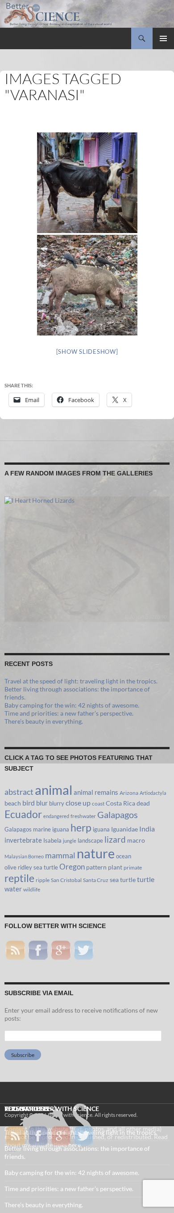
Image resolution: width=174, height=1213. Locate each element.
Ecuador (23, 814)
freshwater (83, 816)
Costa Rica (120, 803)
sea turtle (123, 879)
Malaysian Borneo (24, 856)
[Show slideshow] (87, 351)
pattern (96, 867)
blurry (56, 803)
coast (98, 803)
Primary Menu (163, 38)
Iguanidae (124, 829)
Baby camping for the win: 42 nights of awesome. (71, 705)
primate (133, 867)
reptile (19, 878)
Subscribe (22, 1055)
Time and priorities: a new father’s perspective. (68, 713)
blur (42, 803)
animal (53, 789)
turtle (145, 879)
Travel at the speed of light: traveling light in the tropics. (80, 681)
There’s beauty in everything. (43, 721)
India (147, 828)
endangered (56, 816)
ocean (123, 856)
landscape (90, 840)
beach (12, 803)
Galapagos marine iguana (36, 829)
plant (115, 867)
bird (28, 802)
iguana (101, 829)
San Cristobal (66, 880)
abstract (18, 792)
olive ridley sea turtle (31, 867)
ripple (43, 880)
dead (143, 803)
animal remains (96, 792)
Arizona (129, 792)
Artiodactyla (153, 793)
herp (80, 827)
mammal (60, 855)
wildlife (31, 889)
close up (78, 802)
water (13, 889)
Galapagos (117, 814)
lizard (115, 839)
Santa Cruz (95, 880)
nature (96, 853)
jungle (69, 841)
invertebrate (23, 840)
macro (136, 840)
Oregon (72, 866)
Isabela (52, 840)
